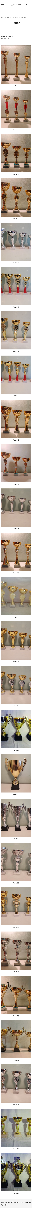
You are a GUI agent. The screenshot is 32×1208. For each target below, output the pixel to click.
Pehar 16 (16, 573)
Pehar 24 (16, 927)
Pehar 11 (16, 351)
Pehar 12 (16, 396)
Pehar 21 (16, 794)
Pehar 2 (16, 130)
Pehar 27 (16, 1060)
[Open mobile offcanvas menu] (2, 4)
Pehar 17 (16, 617)
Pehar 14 (16, 484)
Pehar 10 (16, 307)
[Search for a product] (27, 4)
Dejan (5, 1205)
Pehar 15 (16, 528)
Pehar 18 (16, 661)
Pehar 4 (16, 218)
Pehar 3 (16, 174)
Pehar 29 (16, 1149)
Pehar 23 (16, 883)
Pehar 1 (16, 85)
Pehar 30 (16, 1193)
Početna (4, 17)
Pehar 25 (16, 971)
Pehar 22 (16, 839)
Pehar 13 (16, 440)
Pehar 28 (16, 1104)
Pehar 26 (16, 1016)
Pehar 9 (16, 263)
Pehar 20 (16, 750)
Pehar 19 (16, 706)
